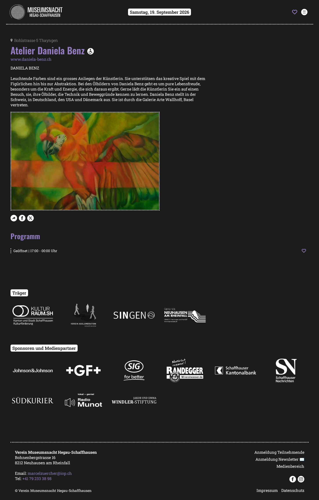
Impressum (267, 490)
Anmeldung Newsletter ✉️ (279, 459)
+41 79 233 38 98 (37, 478)
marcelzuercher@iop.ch (50, 473)
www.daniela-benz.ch (31, 59)
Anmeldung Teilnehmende (279, 452)
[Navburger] (304, 12)
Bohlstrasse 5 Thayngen (36, 40)
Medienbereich (290, 466)
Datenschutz (292, 490)
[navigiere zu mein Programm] (294, 12)
